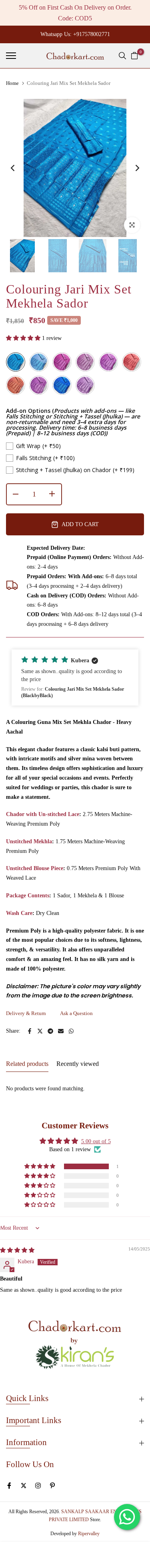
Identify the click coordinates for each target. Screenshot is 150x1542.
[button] (24, 338)
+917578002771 (91, 34)
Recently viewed (77, 1063)
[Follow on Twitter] (23, 1485)
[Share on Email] (61, 1031)
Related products (27, 1063)
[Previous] (18, 168)
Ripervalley (89, 1533)
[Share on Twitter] (40, 1031)
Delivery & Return (26, 1013)
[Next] (132, 168)
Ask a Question (76, 1013)
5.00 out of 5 (96, 1141)
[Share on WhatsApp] (71, 1031)
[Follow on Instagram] (38, 1485)
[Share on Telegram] (50, 1031)
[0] (134, 55)
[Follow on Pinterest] (52, 1485)
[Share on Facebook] (29, 1031)
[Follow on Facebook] (9, 1485)
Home (12, 83)
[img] (17, 1250)
